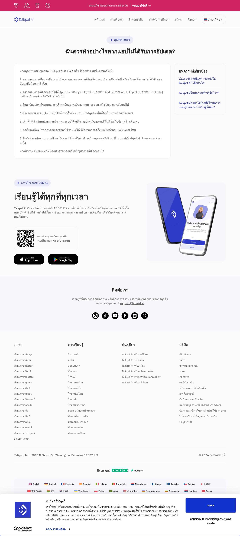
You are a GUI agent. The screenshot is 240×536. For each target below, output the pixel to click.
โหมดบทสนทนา (76, 405)
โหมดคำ (72, 399)
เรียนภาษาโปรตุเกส (24, 433)
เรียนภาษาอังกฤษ (23, 354)
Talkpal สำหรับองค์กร (133, 365)
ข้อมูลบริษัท (185, 421)
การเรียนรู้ (116, 19)
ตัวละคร (72, 371)
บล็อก (182, 360)
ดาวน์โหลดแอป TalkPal (34, 183)
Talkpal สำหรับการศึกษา (135, 354)
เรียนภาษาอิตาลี (22, 371)
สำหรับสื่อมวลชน (188, 365)
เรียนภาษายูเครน (23, 382)
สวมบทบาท (74, 365)
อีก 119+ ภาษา (21, 438)
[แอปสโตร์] (29, 259)
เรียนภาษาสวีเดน (23, 393)
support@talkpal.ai (132, 303)
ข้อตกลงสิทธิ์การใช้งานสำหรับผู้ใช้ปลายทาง (202, 410)
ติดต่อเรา (184, 377)
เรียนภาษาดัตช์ (22, 388)
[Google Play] (63, 259)
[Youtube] (115, 315)
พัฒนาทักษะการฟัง (78, 416)
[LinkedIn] (134, 315)
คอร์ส (71, 360)
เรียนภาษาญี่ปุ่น (22, 421)
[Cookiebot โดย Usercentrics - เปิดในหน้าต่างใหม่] (22, 529)
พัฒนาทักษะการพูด (78, 421)
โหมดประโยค (75, 393)
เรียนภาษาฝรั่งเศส (23, 365)
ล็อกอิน (191, 19)
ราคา (182, 371)
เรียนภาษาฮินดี (22, 416)
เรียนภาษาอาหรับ (23, 405)
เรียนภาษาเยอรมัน (24, 377)
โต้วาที (71, 377)
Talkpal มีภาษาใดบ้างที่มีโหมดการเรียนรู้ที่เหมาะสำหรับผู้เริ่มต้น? (199, 105)
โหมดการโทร (75, 388)
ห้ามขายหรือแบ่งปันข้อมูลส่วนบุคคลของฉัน (210, 521)
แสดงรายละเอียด (56, 529)
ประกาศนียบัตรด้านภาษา (81, 410)
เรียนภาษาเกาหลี (23, 427)
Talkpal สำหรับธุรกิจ (133, 360)
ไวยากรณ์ (73, 354)
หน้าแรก (99, 19)
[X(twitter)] (144, 315)
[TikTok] (105, 315)
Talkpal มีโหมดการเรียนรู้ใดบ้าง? (198, 93)
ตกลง (210, 505)
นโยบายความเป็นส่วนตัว (192, 388)
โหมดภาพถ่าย (75, 382)
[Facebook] (124, 315)
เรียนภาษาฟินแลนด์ (24, 399)
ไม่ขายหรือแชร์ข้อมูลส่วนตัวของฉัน (198, 416)
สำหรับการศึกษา (159, 19)
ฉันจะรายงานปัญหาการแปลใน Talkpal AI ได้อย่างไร (197, 81)
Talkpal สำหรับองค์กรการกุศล (137, 371)
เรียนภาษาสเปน (22, 360)
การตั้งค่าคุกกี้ (186, 393)
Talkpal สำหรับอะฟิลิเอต (135, 382)
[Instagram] (95, 315)
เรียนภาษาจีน (21, 410)
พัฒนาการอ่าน (75, 427)
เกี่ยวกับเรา (185, 354)
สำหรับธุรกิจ (135, 19)
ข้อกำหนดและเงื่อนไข (191, 399)
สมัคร (178, 19)
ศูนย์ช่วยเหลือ (122, 39)
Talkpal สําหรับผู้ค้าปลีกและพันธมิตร (141, 377)
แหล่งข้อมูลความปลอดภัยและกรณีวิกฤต (200, 405)
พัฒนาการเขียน (76, 433)
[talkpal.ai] (24, 19)
